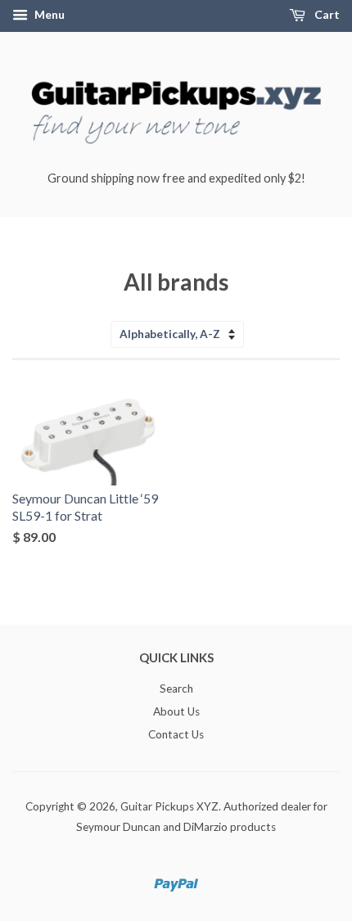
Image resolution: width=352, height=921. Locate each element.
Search (176, 688)
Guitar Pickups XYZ (169, 806)
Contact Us (176, 734)
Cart (326, 14)
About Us (176, 711)
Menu (48, 14)
